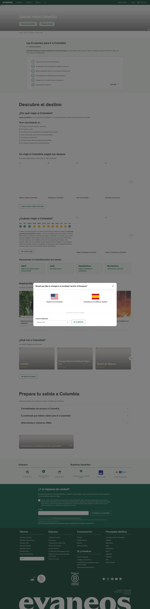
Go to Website (78, 322)
